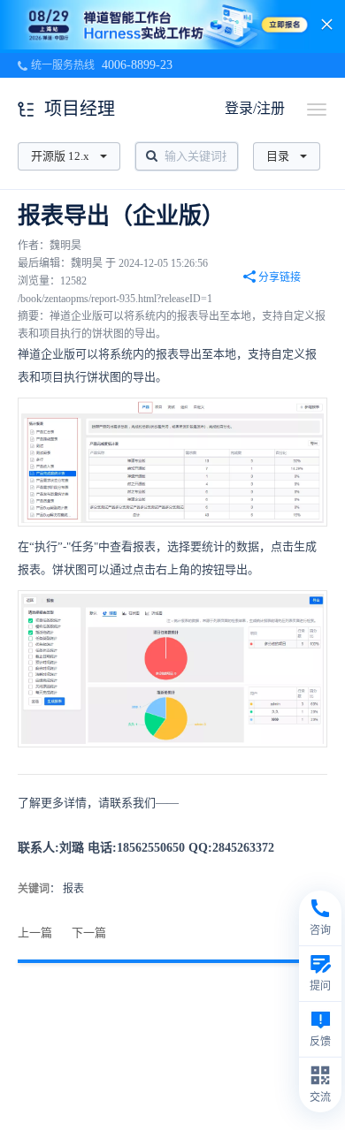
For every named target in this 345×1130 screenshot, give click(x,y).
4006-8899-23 (137, 65)
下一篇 (89, 932)
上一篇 (35, 932)
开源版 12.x (60, 156)
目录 (277, 156)
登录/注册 (255, 108)
